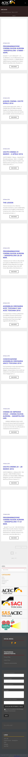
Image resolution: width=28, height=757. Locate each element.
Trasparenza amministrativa (10, 663)
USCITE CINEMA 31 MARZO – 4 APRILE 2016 (13, 153)
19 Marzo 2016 (6, 408)
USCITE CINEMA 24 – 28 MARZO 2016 (12, 468)
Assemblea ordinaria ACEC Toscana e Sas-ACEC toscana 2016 (13, 308)
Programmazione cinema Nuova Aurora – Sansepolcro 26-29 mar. (13, 254)
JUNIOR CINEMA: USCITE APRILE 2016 (13, 102)
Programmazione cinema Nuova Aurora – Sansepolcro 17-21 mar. (13, 520)
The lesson (8, 202)
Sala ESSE (6, 746)
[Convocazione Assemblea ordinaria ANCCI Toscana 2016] (14, 342)
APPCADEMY (16, 756)
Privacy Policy (7, 657)
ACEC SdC (6, 738)
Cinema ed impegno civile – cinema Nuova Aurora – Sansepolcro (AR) (13, 415)
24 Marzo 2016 (6, 199)
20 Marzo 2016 (6, 303)
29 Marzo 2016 (6, 43)
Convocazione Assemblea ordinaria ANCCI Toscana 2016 (13, 361)
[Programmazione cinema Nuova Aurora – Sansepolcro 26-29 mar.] (14, 234)
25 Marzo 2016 (6, 98)
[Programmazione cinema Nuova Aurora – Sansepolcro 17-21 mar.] (14, 501)
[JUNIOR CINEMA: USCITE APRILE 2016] (14, 84)
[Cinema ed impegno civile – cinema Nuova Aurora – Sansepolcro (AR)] (14, 395)
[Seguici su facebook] (12, 643)
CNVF (5, 742)
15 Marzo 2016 (6, 514)
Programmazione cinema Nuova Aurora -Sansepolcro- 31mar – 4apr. (13, 49)
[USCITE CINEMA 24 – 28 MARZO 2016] (14, 450)
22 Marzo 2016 (6, 248)
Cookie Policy (7, 660)
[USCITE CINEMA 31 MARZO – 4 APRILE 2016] (14, 135)
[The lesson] (14, 186)
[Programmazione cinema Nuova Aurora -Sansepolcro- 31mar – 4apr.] (14, 29)
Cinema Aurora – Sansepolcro (11, 740)
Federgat (6, 744)
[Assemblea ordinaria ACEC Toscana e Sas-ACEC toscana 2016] (14, 289)
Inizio (13, 15)
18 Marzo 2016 (6, 463)
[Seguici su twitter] (15, 643)
